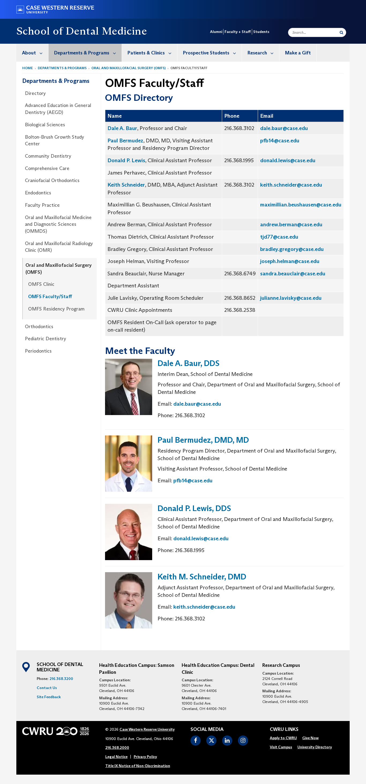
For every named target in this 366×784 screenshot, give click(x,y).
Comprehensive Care (47, 168)
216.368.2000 (117, 747)
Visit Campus (281, 747)
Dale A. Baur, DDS (188, 363)
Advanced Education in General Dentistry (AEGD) (58, 108)
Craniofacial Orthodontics (52, 180)
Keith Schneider (126, 185)
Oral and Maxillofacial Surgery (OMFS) (128, 68)
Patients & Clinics (146, 53)
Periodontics (38, 351)
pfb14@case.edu (279, 140)
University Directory (314, 747)
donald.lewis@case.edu (287, 160)
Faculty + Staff (238, 31)
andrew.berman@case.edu (291, 224)
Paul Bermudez (125, 140)
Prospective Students (206, 53)
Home (27, 68)
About (29, 53)
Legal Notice (116, 756)
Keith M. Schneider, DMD (202, 577)
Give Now (310, 737)
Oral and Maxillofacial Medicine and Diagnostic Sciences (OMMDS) (58, 224)
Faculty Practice (42, 205)
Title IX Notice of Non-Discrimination (137, 765)
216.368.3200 (61, 678)
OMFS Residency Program (56, 309)
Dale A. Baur (122, 128)
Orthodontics (39, 327)
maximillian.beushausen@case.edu (300, 204)
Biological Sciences (45, 125)
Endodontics (38, 193)
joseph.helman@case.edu (289, 261)
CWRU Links (284, 729)
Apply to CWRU (283, 737)
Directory (35, 93)
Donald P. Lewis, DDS (194, 508)
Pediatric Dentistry (45, 339)
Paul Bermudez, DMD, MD (203, 440)
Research (257, 53)
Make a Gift (298, 53)
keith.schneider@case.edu (291, 185)
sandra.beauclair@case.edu (292, 273)
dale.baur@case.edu (284, 128)
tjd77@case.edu (279, 237)
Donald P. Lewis (126, 160)
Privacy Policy (145, 756)
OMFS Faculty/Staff (50, 296)
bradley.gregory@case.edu (292, 249)
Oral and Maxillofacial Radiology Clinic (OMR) (59, 247)
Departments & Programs (81, 53)
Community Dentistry (48, 156)
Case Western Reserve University (147, 729)
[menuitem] (32, 53)
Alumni (216, 31)
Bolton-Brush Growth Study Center (54, 140)
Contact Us (47, 687)
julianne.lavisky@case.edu (291, 298)
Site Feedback (49, 696)
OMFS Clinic (41, 284)
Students (261, 31)
